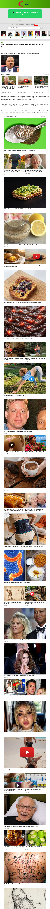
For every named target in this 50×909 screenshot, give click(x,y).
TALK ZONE (24, 24)
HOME (20, 22)
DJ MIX (28, 24)
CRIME (20, 24)
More (36, 24)
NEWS (13, 24)
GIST (31, 22)
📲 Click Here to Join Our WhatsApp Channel (25, 13)
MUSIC (23, 22)
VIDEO (27, 22)
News (2, 42)
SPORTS (32, 24)
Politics (17, 24)
